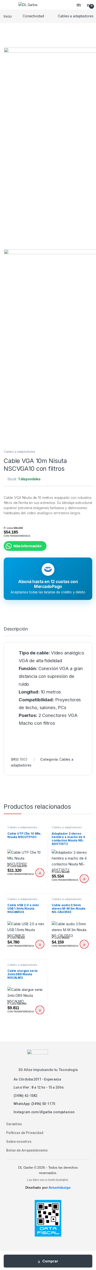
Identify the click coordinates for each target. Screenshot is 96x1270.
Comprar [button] (39, 872)
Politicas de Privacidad (24, 1133)
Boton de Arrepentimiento (27, 1150)
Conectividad (33, 16)
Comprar (50, 1261)
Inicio (8, 16)
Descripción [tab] (16, 629)
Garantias (14, 1124)
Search (79, 4)
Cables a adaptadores (19, 451)
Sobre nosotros (19, 1142)
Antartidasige (59, 1187)
